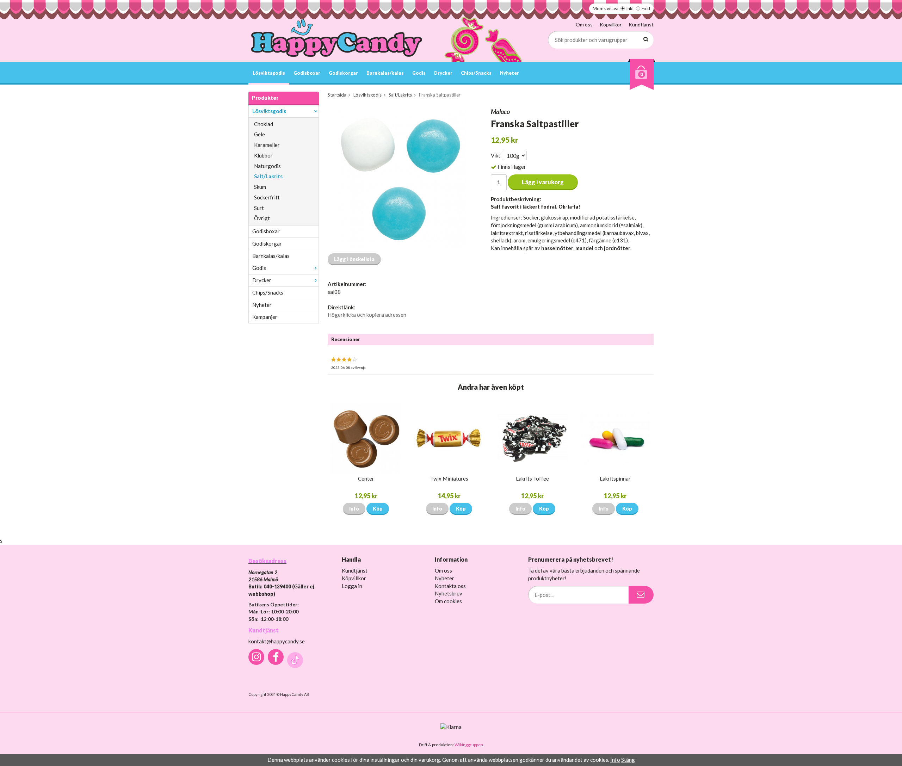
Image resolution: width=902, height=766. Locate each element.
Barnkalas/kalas (385, 73)
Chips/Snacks (476, 73)
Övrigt (262, 218)
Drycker (443, 73)
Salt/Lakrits (268, 176)
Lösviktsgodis (269, 73)
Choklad (263, 124)
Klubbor (263, 155)
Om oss (584, 24)
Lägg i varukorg (543, 182)
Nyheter (509, 73)
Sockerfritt (267, 197)
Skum (260, 187)
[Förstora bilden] (401, 177)
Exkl (646, 8)
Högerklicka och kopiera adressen (367, 314)
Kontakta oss (450, 586)
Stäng (628, 759)
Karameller (267, 145)
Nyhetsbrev (448, 593)
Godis (419, 73)
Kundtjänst (641, 24)
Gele (259, 134)
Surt (259, 208)
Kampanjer (264, 317)
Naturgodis (267, 166)
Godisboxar (307, 73)
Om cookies (448, 601)
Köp (378, 509)
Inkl (630, 8)
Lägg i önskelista (354, 259)
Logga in (352, 586)
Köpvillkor (611, 24)
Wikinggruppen (469, 744)
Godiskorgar (343, 73)
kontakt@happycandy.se (276, 641)
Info (354, 509)
